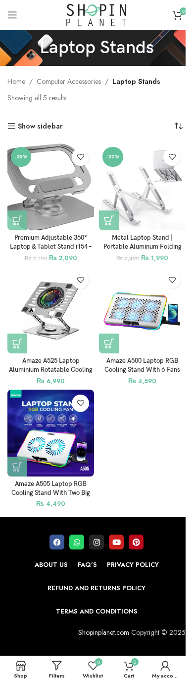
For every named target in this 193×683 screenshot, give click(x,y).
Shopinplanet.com (103, 632)
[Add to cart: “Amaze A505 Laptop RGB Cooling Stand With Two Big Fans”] (17, 467)
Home (16, 81)
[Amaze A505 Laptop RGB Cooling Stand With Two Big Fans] (50, 433)
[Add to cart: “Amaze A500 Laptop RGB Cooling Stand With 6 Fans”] (109, 343)
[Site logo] (96, 14)
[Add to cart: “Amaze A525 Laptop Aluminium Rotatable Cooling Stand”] (17, 343)
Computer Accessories (69, 81)
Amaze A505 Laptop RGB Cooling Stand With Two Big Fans (50, 492)
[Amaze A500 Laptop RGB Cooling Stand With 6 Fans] (142, 310)
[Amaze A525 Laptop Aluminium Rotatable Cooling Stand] (50, 310)
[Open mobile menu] (12, 15)
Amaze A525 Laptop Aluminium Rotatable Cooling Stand (51, 369)
